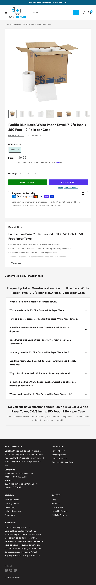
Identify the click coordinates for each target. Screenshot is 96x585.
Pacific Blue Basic (16, 136)
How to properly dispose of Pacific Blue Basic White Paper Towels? (43, 319)
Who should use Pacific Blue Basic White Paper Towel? (37, 310)
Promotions (10, 515)
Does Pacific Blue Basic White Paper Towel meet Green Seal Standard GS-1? (40, 342)
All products (16, 24)
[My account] (84, 12)
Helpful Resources (13, 511)
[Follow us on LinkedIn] (15, 570)
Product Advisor (12, 499)
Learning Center (12, 503)
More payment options (68, 188)
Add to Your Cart (27, 182)
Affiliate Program (59, 515)
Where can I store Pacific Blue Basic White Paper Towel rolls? (40, 394)
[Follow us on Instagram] (10, 570)
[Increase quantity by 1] (35, 173)
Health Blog (10, 507)
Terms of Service (59, 458)
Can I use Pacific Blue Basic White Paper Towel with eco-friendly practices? (42, 363)
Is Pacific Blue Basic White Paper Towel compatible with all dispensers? (39, 329)
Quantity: (12, 173)
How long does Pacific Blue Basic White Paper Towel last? (39, 352)
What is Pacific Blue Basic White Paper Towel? (33, 301)
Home (7, 24)
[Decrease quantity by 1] (20, 173)
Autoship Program (60, 511)
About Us (56, 503)
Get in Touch (57, 507)
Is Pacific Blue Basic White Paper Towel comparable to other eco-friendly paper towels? (43, 384)
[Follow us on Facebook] (6, 570)
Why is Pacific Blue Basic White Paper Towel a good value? (39, 373)
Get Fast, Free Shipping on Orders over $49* (48, 2)
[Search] (76, 12)
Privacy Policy (58, 451)
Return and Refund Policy (63, 462)
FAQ (54, 499)
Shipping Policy (59, 455)
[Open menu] (6, 12)
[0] (89, 12)
